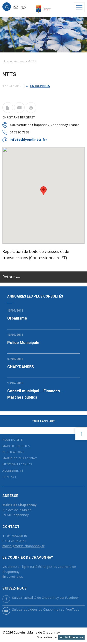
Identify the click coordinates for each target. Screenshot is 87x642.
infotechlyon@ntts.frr (28, 139)
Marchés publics (16, 446)
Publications (13, 452)
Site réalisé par (60, 637)
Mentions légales (17, 464)
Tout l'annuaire (43, 421)
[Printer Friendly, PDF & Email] (7, 111)
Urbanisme (17, 318)
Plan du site (12, 439)
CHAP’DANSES (20, 367)
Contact (9, 477)
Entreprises (40, 86)
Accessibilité (12, 470)
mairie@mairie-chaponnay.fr (23, 546)
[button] (6, 7)
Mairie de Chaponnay (19, 458)
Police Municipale (23, 342)
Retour (9, 276)
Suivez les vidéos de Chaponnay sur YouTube (46, 609)
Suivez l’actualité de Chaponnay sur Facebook (46, 597)
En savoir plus (12, 576)
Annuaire (21, 61)
